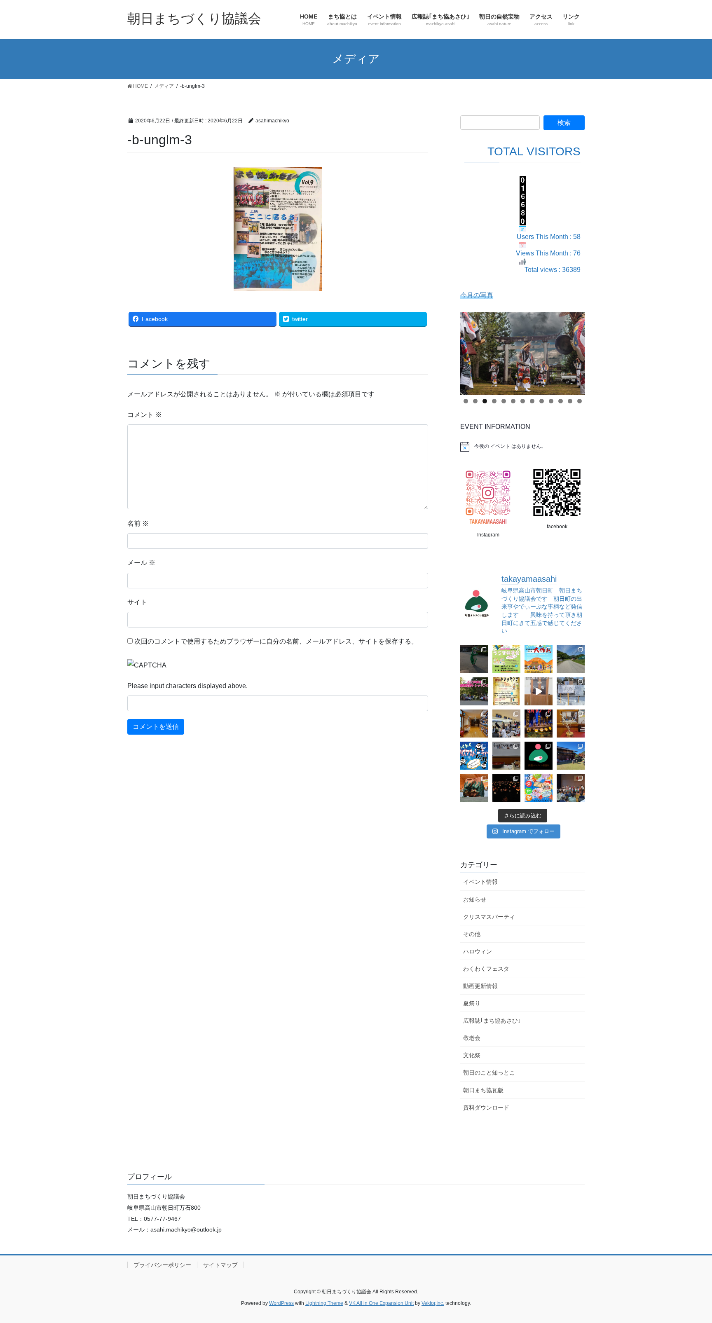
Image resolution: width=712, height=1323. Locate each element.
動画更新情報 (480, 986)
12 (570, 401)
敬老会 (471, 1038)
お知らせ (474, 899)
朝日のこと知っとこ (489, 1072)
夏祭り (471, 1003)
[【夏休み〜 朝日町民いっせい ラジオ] (474, 659)
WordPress (281, 1303)
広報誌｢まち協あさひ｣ (492, 1020)
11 (560, 401)
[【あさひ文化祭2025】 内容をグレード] (539, 788)
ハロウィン (477, 951)
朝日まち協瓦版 (483, 1090)
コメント (144, 414)
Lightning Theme (324, 1303)
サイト (137, 602)
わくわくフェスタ (486, 968)
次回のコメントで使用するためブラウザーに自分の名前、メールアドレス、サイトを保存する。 (276, 641)
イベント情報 (480, 881)
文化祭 (471, 1055)
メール (141, 562)
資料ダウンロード (486, 1107)
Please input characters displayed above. (187, 685)
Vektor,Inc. (433, 1303)
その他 (471, 934)
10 (551, 401)
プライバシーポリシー (162, 1265)
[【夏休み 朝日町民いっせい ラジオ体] (506, 659)
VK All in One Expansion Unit (381, 1303)
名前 (138, 523)
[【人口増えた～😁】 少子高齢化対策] (571, 659)
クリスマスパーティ (489, 916)
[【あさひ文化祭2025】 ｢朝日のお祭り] (474, 788)
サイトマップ (220, 1265)
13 (579, 401)
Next (574, 351)
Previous (470, 351)
